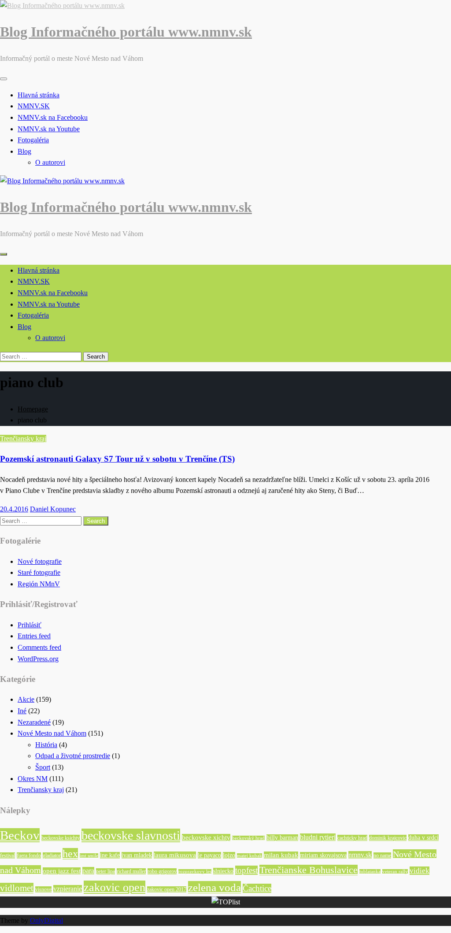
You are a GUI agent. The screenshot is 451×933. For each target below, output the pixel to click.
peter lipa (105, 871)
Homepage (33, 409)
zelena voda (214, 887)
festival (7, 855)
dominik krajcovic (388, 838)
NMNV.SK (34, 106)
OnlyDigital (46, 920)
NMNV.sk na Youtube (49, 129)
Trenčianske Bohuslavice (308, 870)
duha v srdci (423, 837)
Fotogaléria (33, 140)
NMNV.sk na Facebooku (53, 117)
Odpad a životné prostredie (72, 755)
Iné (22, 711)
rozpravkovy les (194, 871)
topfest (246, 870)
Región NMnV (39, 584)
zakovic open (114, 887)
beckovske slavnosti (130, 835)
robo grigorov (162, 871)
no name (382, 855)
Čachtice (257, 888)
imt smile (89, 855)
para (88, 870)
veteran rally (395, 871)
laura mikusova (175, 855)
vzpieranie (67, 888)
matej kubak (249, 855)
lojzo (229, 855)
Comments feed (39, 647)
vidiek (419, 870)
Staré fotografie (39, 572)
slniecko (223, 871)
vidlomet (16, 888)
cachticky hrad (352, 838)
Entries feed (34, 636)
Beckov (20, 835)
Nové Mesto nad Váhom (52, 733)
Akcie (26, 699)
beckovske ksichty (60, 838)
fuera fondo (29, 855)
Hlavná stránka (38, 95)
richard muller (131, 871)
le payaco (209, 855)
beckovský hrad (248, 838)
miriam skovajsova (323, 855)
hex (70, 853)
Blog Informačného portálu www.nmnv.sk (126, 32)
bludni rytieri (318, 837)
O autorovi (50, 162)
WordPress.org (38, 659)
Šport (42, 767)
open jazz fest (62, 870)
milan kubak (281, 855)
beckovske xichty (206, 837)
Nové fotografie (40, 561)
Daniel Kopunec (53, 509)
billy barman (282, 837)
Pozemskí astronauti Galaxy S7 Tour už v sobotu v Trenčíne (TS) (117, 458)
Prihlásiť (29, 625)
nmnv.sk (360, 855)
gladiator (52, 855)
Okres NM (33, 778)
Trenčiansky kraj (23, 438)
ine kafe (110, 855)
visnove (43, 889)
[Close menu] (3, 79)
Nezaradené (34, 722)
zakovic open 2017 (166, 889)
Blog (24, 151)
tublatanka (370, 871)
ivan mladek (137, 855)
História (46, 744)
